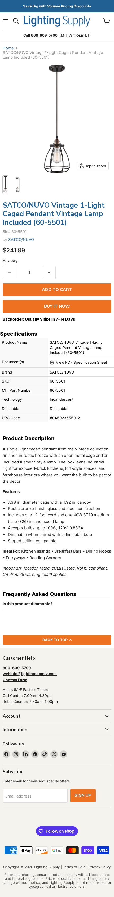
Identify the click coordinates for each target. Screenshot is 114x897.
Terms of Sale (74, 867)
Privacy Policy (100, 867)
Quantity (10, 261)
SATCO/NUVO (21, 239)
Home (8, 48)
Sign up (82, 795)
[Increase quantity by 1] (49, 272)
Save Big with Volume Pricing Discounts (57, 6)
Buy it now (57, 306)
